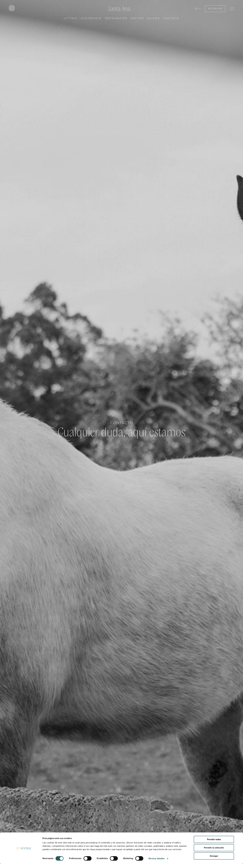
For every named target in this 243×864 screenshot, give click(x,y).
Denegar (214, 856)
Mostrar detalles (156, 858)
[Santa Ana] (12, 8)
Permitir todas (214, 839)
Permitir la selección (214, 847)
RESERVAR (215, 8)
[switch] (88, 858)
